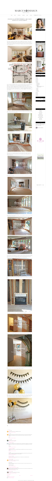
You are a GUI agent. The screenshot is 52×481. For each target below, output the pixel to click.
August (37, 85)
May (37, 89)
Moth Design (40, 118)
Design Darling (40, 110)
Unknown (10, 430)
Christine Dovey (40, 119)
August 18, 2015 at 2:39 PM (12, 454)
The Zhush (40, 111)
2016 (36, 81)
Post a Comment (8, 474)
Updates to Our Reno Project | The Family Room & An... (40, 86)
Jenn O (9, 433)
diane (9, 452)
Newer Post (8, 475)
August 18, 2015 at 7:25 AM (12, 441)
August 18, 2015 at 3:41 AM (12, 432)
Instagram (13, 368)
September (38, 84)
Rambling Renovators (40, 114)
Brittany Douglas (32, 480)
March (37, 90)
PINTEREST (11, 424)
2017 (36, 80)
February (38, 91)
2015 (36, 82)
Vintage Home (10, 471)
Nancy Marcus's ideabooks (40, 127)
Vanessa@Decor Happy (11, 448)
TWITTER (20, 424)
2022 (36, 77)
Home (19, 475)
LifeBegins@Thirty (10, 442)
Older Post (31, 475)
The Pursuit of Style (41, 116)
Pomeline (10, 439)
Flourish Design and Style (40, 117)
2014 (36, 92)
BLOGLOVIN (28, 424)
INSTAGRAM (15, 424)
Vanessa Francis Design (40, 115)
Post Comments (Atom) (12, 476)
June (37, 88)
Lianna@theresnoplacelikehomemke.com (13, 467)
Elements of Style (40, 112)
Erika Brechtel (40, 113)
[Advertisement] (40, 148)
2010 (36, 95)
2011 (36, 94)
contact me (37, 124)
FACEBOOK (24, 424)
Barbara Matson (10, 459)
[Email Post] (7, 425)
